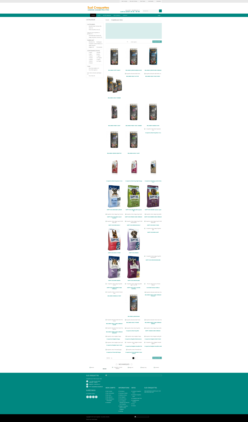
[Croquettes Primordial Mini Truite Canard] (133, 349)
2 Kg (90, 52)
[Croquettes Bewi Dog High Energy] (133, 167)
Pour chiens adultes (94, 68)
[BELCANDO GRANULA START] (114, 292)
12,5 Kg (99, 57)
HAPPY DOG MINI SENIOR (114, 280)
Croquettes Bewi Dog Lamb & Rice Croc (153, 181)
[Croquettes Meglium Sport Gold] (114, 342)
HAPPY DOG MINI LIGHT (153, 232)
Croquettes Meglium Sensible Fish (133, 346)
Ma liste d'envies (133, 1)
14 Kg (91, 59)
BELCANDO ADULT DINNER (114, 97)
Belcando (92, 42)
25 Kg (91, 62)
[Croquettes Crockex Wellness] (104, 367)
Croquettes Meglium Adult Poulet (153, 339)
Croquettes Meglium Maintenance (133, 339)
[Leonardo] (143, 367)
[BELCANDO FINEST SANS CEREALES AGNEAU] (153, 319)
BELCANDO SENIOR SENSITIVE (114, 153)
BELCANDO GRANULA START (114, 296)
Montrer (108, 358)
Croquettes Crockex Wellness (95, 43)
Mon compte (124, 1)
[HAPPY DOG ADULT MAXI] (153, 221)
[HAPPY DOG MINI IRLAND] (133, 266)
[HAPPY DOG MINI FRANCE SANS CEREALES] (114, 284)
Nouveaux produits (123, 393)
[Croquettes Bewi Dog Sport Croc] (114, 167)
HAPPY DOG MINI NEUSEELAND (153, 260)
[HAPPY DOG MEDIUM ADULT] (133, 221)
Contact (134, 405)
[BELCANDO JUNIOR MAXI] (133, 302)
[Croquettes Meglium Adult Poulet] (152, 336)
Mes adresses (109, 397)
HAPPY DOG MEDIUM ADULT (133, 225)
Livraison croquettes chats (136, 395)
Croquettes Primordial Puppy (113, 352)
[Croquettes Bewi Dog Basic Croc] (153, 129)
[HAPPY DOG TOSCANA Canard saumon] (114, 214)
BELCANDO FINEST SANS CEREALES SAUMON (114, 332)
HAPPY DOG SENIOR (133, 252)
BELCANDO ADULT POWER (132, 322)
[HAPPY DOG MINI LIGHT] (153, 229)
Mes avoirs (109, 395)
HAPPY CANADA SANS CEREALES (152, 330)
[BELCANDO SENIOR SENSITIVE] (114, 139)
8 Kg (98, 54)
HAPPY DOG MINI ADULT (114, 225)
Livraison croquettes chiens (136, 392)
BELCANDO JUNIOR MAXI (134, 316)
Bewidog (99, 42)
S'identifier (158, 1)
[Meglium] (156, 367)
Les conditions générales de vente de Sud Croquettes (124, 402)
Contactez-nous (122, 399)
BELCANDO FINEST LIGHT (114, 125)
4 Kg (98, 52)
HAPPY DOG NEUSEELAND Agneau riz (134, 210)
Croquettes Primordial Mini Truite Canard (133, 353)
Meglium (91, 47)
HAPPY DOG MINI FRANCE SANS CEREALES (114, 288)
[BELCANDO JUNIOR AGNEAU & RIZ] (133, 56)
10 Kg (91, 56)
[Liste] (108, 42)
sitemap (121, 411)
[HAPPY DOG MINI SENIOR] (114, 266)
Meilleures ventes (123, 395)
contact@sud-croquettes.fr (97, 386)
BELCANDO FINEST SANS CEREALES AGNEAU (153, 323)
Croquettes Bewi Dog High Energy (133, 181)
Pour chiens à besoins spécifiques (94, 73)
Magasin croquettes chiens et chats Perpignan (123, 407)
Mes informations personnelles (110, 399)
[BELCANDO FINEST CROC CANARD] (133, 112)
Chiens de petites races (94, 29)
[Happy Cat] (117, 367)
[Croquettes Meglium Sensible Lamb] (153, 342)
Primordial (99, 47)
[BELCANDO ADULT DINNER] (114, 84)
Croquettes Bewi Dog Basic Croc (153, 132)
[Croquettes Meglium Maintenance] (133, 336)
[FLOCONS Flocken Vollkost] (153, 284)
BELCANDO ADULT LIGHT (134, 153)
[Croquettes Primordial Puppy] (113, 349)
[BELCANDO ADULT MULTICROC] (152, 73)
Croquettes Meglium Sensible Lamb (153, 346)
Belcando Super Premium (95, 26)
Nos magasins (122, 397)
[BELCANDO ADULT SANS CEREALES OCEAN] (114, 320)
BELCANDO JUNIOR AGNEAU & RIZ (134, 70)
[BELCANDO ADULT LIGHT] (133, 139)
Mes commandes (110, 393)
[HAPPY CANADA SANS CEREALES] (152, 328)
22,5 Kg (98, 61)
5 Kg (90, 54)
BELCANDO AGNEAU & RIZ (153, 125)
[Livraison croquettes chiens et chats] (98, 8)
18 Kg (91, 61)
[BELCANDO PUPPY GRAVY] (114, 56)
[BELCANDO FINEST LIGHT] (114, 112)
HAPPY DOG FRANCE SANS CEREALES (133, 216)
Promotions (121, 391)
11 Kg (98, 56)
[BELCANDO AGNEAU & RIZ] (153, 112)
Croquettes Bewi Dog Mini (132, 330)
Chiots (91, 27)
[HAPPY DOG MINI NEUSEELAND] (153, 256)
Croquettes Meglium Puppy (113, 339)
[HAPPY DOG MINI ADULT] (114, 221)
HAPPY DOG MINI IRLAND (134, 280)
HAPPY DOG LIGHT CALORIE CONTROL (133, 288)
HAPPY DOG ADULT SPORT (114, 252)
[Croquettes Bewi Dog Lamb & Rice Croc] (153, 167)
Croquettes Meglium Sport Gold (114, 345)
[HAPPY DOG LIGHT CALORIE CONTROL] (133, 284)
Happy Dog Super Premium (95, 37)
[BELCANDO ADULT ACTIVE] (132, 73)
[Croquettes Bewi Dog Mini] (132, 328)
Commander (150, 1)
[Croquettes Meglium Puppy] (113, 336)
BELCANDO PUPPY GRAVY (114, 70)
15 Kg (98, 59)
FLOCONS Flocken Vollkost (153, 287)
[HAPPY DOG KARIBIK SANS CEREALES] (153, 214)
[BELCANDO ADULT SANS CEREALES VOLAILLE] (153, 292)
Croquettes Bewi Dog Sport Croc (114, 181)
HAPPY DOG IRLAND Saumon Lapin (153, 209)
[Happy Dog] (130, 367)
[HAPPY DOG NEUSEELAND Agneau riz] (133, 196)
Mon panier (142, 1)
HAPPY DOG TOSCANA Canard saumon (114, 217)
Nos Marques (124, 364)
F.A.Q (133, 403)
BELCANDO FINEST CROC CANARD (134, 125)
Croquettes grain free (137, 398)
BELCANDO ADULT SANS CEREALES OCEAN (114, 324)
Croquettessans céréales (135, 401)
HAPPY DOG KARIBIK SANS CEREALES (153, 216)
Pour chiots (92, 75)
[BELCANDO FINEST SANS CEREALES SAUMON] (114, 328)
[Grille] (106, 42)
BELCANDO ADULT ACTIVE (132, 76)
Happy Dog (92, 45)
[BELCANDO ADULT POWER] (132, 319)
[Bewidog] (91, 368)
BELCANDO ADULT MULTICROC (152, 76)
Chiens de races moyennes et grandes (93, 33)
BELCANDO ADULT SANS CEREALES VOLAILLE (153, 295)
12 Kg (91, 57)
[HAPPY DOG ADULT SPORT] (114, 239)
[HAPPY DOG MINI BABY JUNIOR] (114, 196)
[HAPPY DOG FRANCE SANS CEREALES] (133, 214)
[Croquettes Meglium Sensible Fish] (133, 342)
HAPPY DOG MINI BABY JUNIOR (114, 209)
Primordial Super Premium (95, 35)
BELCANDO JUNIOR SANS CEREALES (153, 70)
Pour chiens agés (93, 70)
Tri (127, 41)
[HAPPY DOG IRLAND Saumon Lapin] (153, 196)
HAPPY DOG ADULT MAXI (153, 225)
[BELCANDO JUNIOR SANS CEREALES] (153, 56)
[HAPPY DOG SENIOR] (133, 239)
